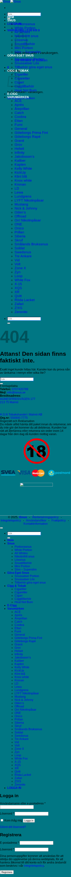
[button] (14, 23)
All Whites (21, 553)
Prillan (19, 232)
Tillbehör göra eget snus (33, 67)
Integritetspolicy (11, 520)
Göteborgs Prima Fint (31, 133)
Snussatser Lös (27, 63)
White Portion (25, 28)
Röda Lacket (25, 300)
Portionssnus (25, 24)
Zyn (18, 272)
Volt (17, 264)
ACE (18, 101)
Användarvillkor (36, 520)
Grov (18, 144)
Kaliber (20, 160)
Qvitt (18, 296)
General (21, 129)
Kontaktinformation (35, 523)
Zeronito (21, 312)
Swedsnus (23, 252)
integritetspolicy (34, 865)
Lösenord (7, 813)
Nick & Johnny (26, 208)
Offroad (20, 216)
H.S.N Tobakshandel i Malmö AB (21, 414)
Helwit (19, 148)
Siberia (20, 236)
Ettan (19, 121)
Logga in (28, 820)
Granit (19, 140)
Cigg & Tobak (18, 70)
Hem (10, 17)
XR (17, 292)
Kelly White (23, 168)
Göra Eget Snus (20, 55)
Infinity (20, 152)
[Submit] (8, 323)
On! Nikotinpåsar (28, 220)
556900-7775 (19, 417)
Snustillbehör (23, 563)
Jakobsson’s (24, 156)
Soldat (20, 248)
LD (17, 188)
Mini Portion (24, 48)
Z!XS (18, 308)
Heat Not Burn (26, 90)
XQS (18, 288)
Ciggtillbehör (24, 86)
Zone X (20, 268)
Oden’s (20, 212)
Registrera (6, 872)
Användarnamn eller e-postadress (23, 803)
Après (19, 105)
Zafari (19, 304)
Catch (19, 113)
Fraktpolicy (59, 520)
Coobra (20, 117)
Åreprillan (22, 109)
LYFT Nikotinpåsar (29, 200)
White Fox (22, 280)
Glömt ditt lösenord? (13, 826)
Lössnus (20, 559)
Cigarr (19, 595)
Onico (19, 228)
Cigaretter (22, 78)
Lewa (19, 192)
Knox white (23, 180)
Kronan (20, 184)
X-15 (18, 284)
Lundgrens (23, 196)
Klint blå (21, 176)
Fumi (18, 125)
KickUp (20, 172)
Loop (19, 276)
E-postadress (9, 842)
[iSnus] (10, 1)
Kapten (20, 164)
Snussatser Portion (29, 59)
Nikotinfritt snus (24, 556)
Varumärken (18, 97)
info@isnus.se (16, 392)
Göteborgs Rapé (28, 137)
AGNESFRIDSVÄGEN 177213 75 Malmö (17, 400)
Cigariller (21, 74)
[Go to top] (1, 527)
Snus (11, 20)
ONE (18, 224)
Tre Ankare (23, 256)
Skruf (19, 240)
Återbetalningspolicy (45, 517)
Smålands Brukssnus (31, 244)
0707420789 (20, 389)
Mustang (21, 204)
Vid (17, 260)
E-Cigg (12, 93)
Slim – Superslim (28, 52)
